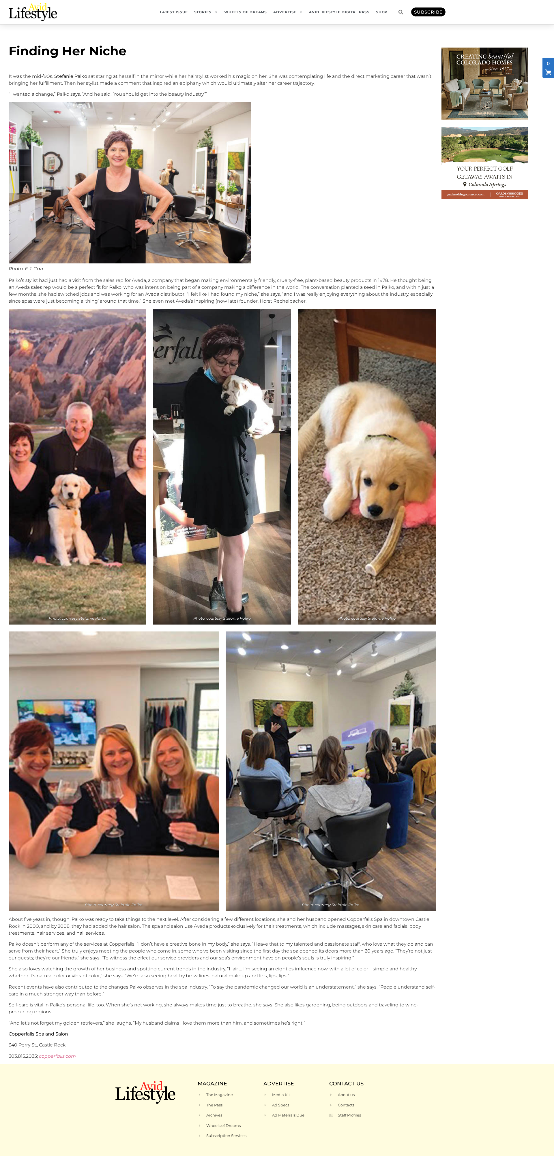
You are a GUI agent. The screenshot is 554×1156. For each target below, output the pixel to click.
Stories (203, 12)
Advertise (284, 12)
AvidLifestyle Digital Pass (339, 12)
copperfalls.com (57, 1056)
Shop (382, 12)
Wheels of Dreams (245, 12)
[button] (400, 12)
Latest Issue (174, 12)
